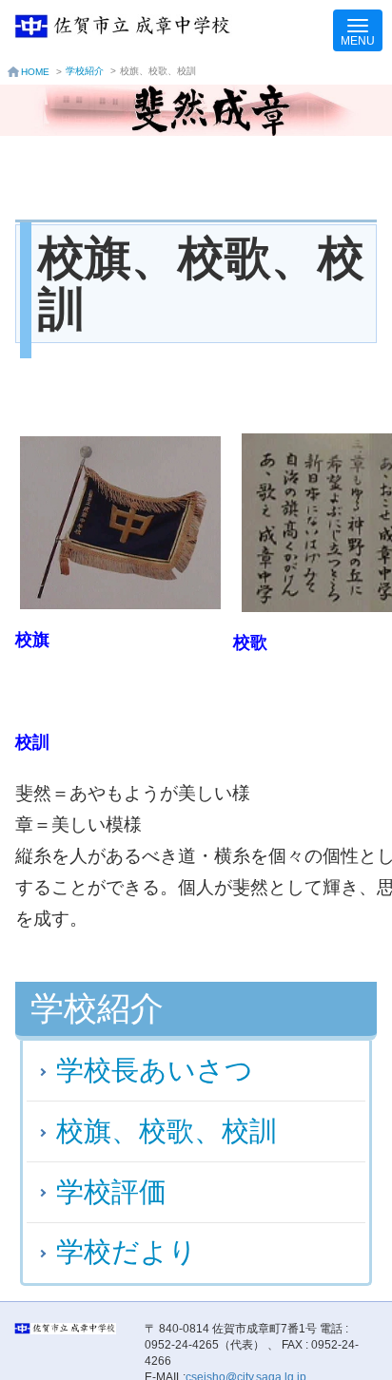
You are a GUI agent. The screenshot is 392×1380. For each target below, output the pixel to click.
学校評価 (111, 1192)
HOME (35, 72)
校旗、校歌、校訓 (166, 1131)
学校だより (126, 1251)
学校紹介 (85, 71)
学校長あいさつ (154, 1070)
